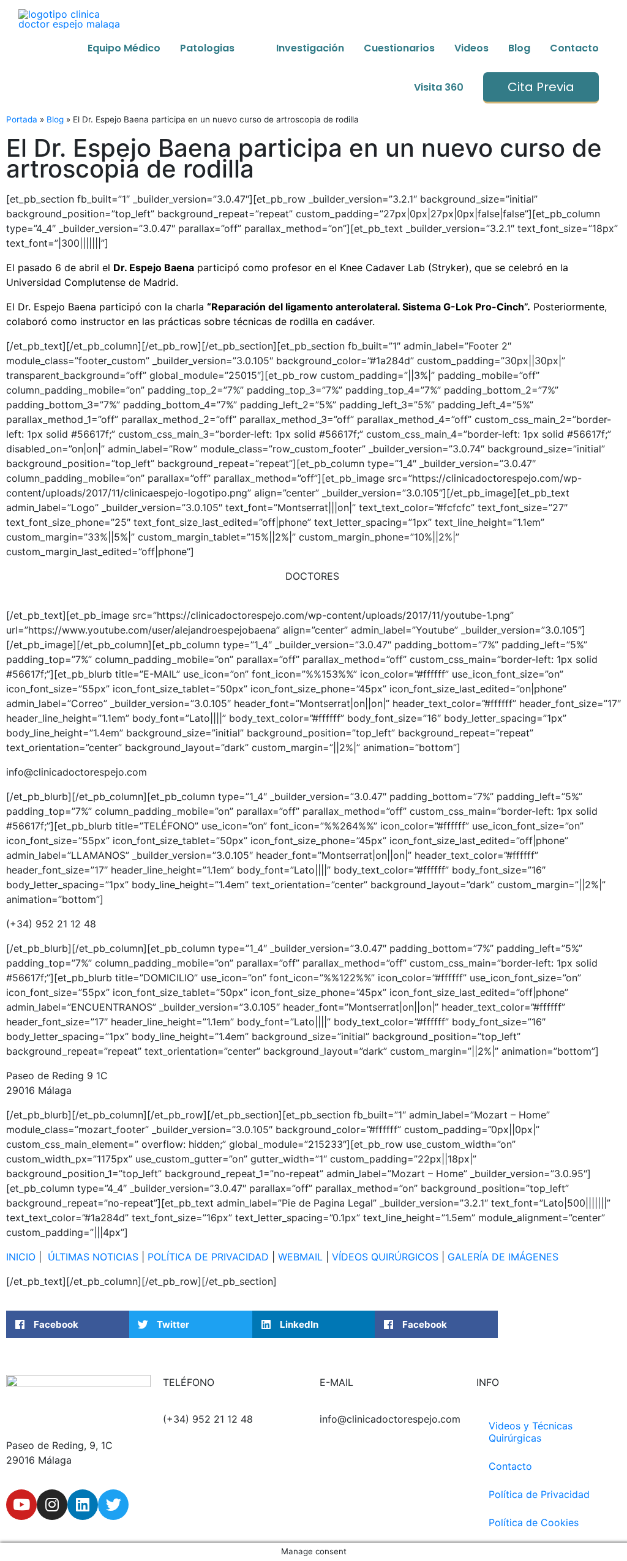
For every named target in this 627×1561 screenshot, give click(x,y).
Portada (21, 119)
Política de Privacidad (539, 1494)
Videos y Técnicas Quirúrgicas (531, 1432)
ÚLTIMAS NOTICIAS (93, 1257)
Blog (55, 119)
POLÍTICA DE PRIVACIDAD (208, 1257)
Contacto (510, 1466)
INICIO (21, 1257)
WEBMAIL (300, 1257)
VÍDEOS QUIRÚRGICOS (385, 1257)
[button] (67, 1324)
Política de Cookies (534, 1522)
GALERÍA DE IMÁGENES (503, 1257)
